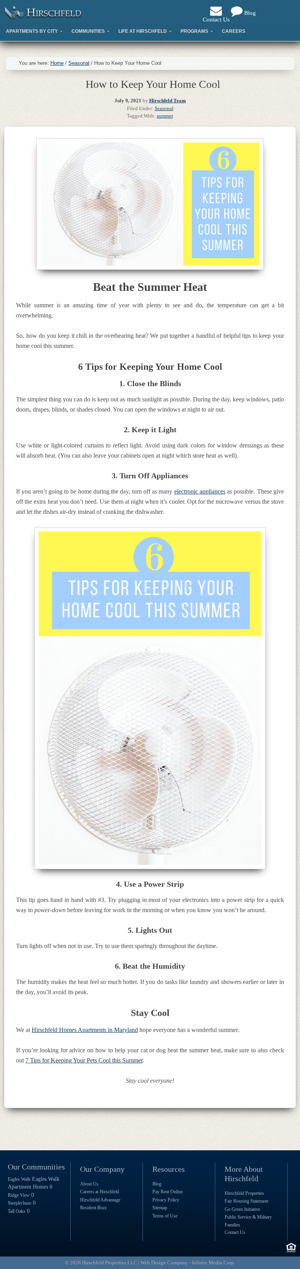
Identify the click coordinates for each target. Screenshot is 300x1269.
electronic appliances (199, 491)
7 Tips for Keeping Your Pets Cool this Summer (84, 1060)
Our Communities (36, 1166)
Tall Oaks (16, 1211)
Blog (249, 13)
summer (165, 116)
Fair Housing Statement (246, 1201)
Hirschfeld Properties (244, 1193)
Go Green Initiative (242, 1209)
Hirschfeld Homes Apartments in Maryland (85, 1030)
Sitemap (159, 1207)
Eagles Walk (19, 1179)
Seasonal (164, 108)
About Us (89, 1184)
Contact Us (216, 19)
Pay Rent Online (167, 1191)
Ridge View (19, 1195)
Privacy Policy (165, 1200)
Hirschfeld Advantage (100, 1200)
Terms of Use (164, 1216)
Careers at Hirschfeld (99, 1191)
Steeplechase (19, 1203)
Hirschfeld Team (167, 100)
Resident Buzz (93, 1207)
